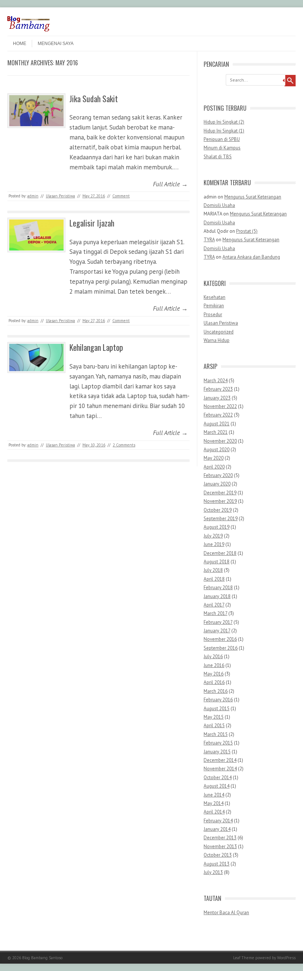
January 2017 (217, 631)
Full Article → (170, 184)
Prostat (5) (247, 231)
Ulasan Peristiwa (60, 195)
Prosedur (213, 314)
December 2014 (220, 760)
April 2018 (214, 579)
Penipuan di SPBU (222, 139)
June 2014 (214, 795)
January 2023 (217, 398)
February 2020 (218, 475)
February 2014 (218, 821)
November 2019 (220, 501)
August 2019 (216, 527)
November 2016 (220, 639)
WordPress (286, 957)
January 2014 (217, 829)
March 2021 (216, 432)
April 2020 (214, 467)
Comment (121, 195)
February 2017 (218, 622)
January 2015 (217, 752)
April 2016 (214, 682)
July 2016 (213, 656)
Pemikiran (214, 306)
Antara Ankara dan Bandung (251, 257)
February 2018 (218, 587)
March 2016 (216, 691)
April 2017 (214, 605)
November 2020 (220, 441)
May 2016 (214, 674)
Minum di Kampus (222, 148)
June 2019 (214, 544)
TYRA (209, 239)
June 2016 (214, 665)
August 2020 (216, 449)
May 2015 (214, 717)
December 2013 (220, 837)
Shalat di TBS (218, 156)
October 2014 (218, 777)
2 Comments (124, 445)
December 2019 (220, 493)
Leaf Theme (243, 957)
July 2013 (213, 872)
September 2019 (221, 518)
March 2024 (216, 380)
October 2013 (218, 855)
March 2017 (215, 613)
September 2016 (221, 648)
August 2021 (216, 424)
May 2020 (214, 458)
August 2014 (216, 786)
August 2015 (216, 708)
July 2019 (213, 536)
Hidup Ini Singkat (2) (224, 122)
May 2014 (214, 803)
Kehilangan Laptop (96, 347)
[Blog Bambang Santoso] (28, 29)
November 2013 (220, 846)
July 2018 (213, 570)
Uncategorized (219, 332)
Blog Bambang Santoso (42, 957)
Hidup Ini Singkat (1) (224, 131)
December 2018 (220, 553)
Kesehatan (214, 297)
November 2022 (220, 406)
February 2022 (218, 415)
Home (19, 43)
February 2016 (218, 700)
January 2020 (217, 484)
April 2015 (214, 725)
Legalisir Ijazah (91, 223)
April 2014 (214, 812)
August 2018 (216, 562)
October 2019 (218, 510)
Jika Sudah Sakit (93, 98)
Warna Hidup (216, 340)
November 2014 (220, 769)
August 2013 (216, 864)
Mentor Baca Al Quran (226, 912)
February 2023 (218, 389)
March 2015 (216, 734)
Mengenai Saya (56, 43)
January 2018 (217, 596)
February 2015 (218, 743)
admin (32, 195)
